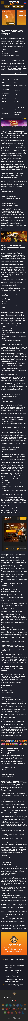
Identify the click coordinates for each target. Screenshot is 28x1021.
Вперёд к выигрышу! (14, 948)
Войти (7, 6)
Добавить (9, 23)
